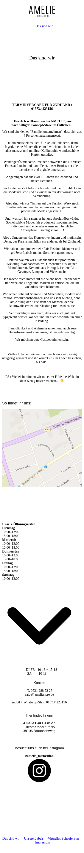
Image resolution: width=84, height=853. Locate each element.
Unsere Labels (34, 838)
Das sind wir (11, 838)
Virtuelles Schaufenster (63, 838)
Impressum (42, 842)
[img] (42, 66)
